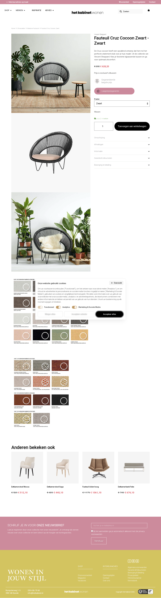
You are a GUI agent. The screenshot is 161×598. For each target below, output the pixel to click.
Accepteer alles (109, 314)
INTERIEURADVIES (110, 566)
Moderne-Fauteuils (33, 28)
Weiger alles (50, 314)
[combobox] (130, 11)
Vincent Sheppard (100, 34)
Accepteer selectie (79, 314)
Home (13, 28)
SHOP (80, 566)
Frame (96, 99)
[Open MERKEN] (24, 10)
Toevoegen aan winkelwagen (132, 126)
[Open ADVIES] (53, 10)
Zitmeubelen (21, 28)
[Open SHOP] (11, 10)
